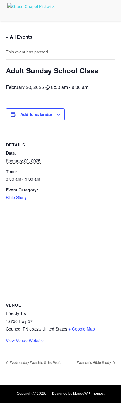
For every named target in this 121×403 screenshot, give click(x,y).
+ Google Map (81, 329)
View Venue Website (25, 340)
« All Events (19, 36)
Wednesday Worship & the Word (35, 362)
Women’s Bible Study (94, 362)
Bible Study (16, 197)
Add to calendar (36, 114)
